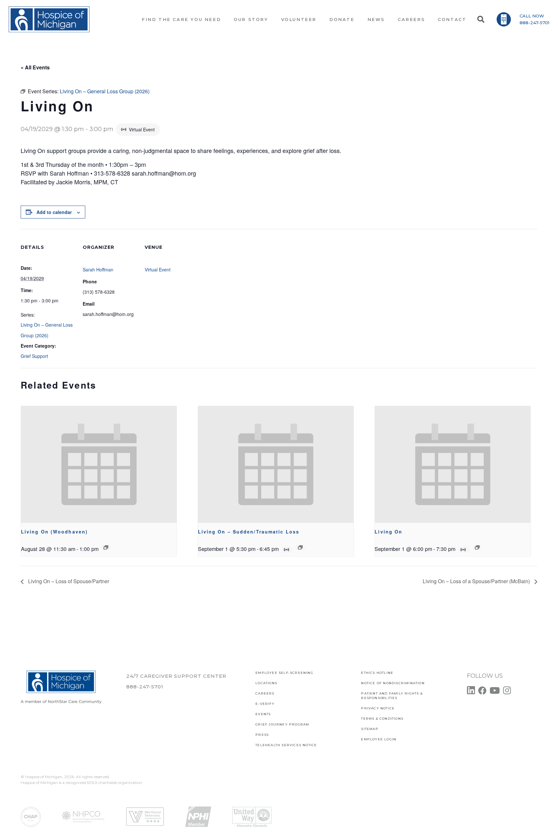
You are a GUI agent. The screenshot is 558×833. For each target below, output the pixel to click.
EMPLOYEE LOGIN (378, 739)
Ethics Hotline (377, 673)
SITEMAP (369, 729)
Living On (388, 531)
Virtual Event (157, 269)
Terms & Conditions (382, 718)
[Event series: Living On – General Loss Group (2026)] (106, 547)
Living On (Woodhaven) (54, 531)
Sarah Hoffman (98, 269)
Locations (266, 683)
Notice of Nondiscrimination (392, 683)
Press (262, 735)
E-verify (264, 704)
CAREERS (264, 693)
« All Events (35, 67)
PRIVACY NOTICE (378, 708)
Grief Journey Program (282, 724)
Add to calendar (54, 212)
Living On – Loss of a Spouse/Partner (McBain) (477, 581)
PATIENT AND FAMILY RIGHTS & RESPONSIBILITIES (391, 695)
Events (263, 714)
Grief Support (34, 356)
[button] (480, 19)
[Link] (49, 19)
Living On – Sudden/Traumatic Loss (248, 531)
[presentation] (99, 464)
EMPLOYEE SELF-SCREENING (284, 673)
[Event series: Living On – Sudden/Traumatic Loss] (300, 547)
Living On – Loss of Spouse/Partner (68, 581)
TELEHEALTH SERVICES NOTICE (286, 745)
